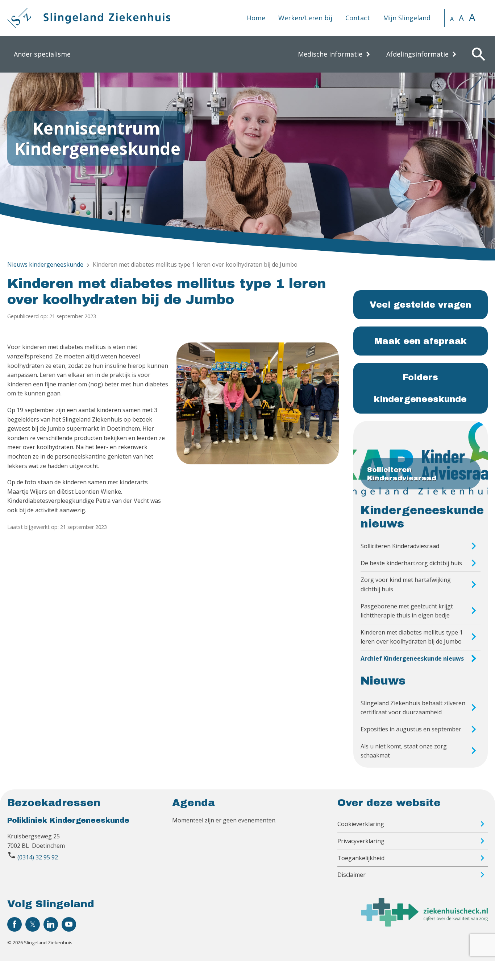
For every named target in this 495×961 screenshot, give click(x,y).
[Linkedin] (50, 924)
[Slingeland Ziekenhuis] (88, 18)
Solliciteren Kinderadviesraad (400, 546)
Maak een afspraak (420, 341)
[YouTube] (69, 924)
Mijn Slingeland (406, 17)
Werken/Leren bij (305, 17)
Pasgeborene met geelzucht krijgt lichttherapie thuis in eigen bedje (407, 611)
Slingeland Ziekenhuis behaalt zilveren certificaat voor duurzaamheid (413, 707)
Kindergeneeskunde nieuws (422, 517)
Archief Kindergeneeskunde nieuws (412, 658)
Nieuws (383, 681)
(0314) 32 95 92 (37, 857)
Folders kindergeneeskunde (420, 388)
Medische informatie (330, 54)
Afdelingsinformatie (417, 54)
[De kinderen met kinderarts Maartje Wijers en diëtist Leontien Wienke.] (257, 403)
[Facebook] (14, 924)
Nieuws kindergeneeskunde (45, 264)
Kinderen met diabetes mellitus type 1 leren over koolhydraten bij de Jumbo (412, 637)
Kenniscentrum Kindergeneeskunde (97, 138)
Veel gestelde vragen (420, 304)
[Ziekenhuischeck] (424, 924)
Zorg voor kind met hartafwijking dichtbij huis (406, 584)
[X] (32, 924)
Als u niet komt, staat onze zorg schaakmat (404, 751)
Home (256, 17)
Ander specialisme (42, 54)
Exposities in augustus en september (411, 729)
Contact (357, 17)
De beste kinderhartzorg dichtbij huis (411, 563)
